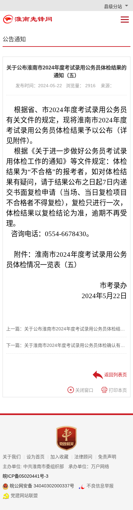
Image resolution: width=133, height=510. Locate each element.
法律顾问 (85, 456)
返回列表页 (115, 374)
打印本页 (117, 390)
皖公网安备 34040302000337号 (41, 485)
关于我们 (14, 456)
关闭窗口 (83, 390)
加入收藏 (61, 456)
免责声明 (107, 456)
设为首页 (37, 456)
